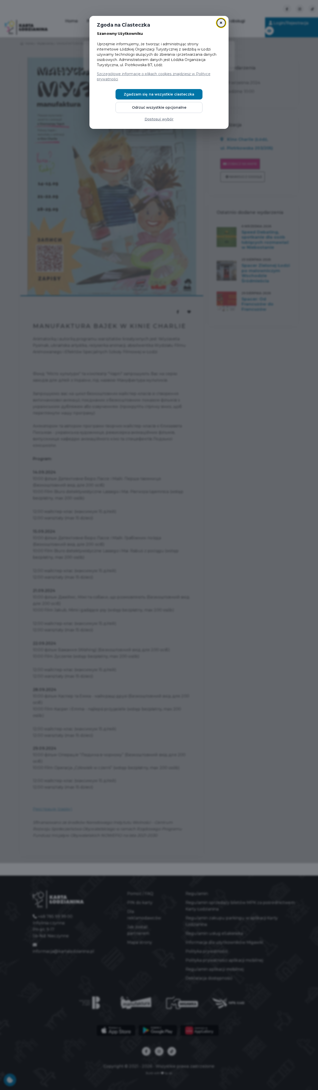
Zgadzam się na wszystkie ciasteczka (159, 94)
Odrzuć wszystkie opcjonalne (159, 107)
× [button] (221, 22)
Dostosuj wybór (159, 119)
